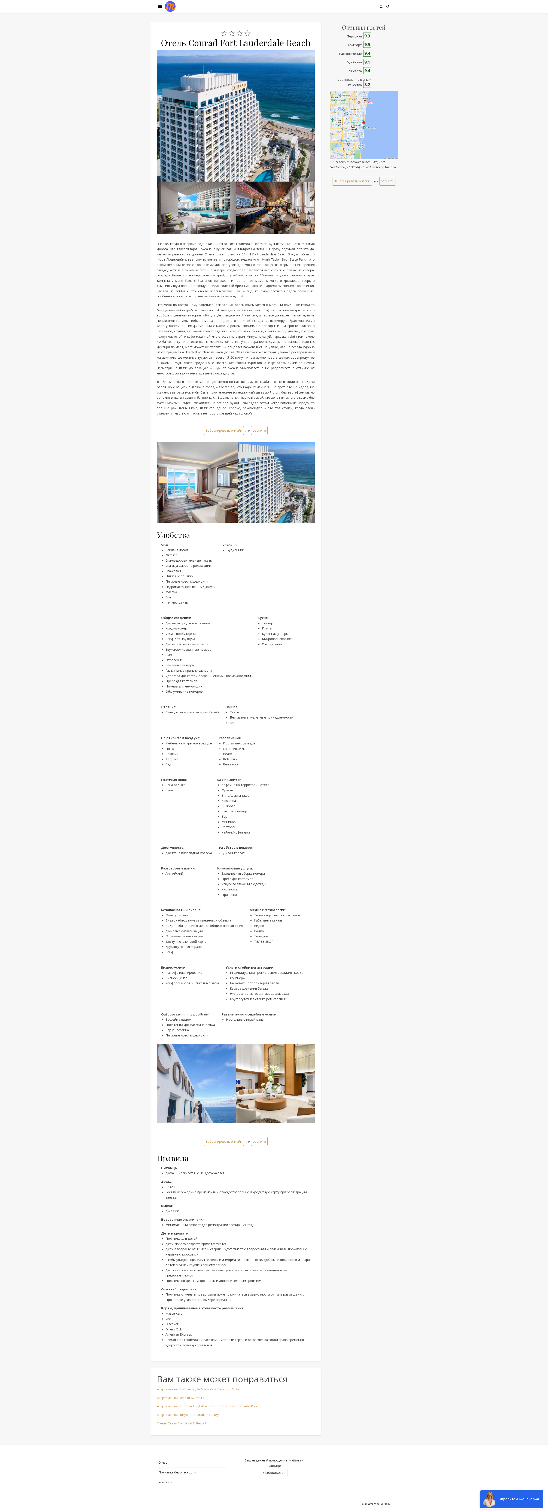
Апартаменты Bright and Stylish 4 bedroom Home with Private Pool (207, 1406)
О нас (162, 1462)
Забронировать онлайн (224, 430)
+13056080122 (274, 1472)
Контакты (165, 1482)
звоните (259, 430)
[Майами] (170, 6)
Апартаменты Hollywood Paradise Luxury (188, 1414)
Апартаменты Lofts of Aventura (180, 1398)
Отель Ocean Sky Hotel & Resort (181, 1423)
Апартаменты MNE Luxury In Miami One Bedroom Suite (198, 1389)
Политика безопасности (177, 1472)
